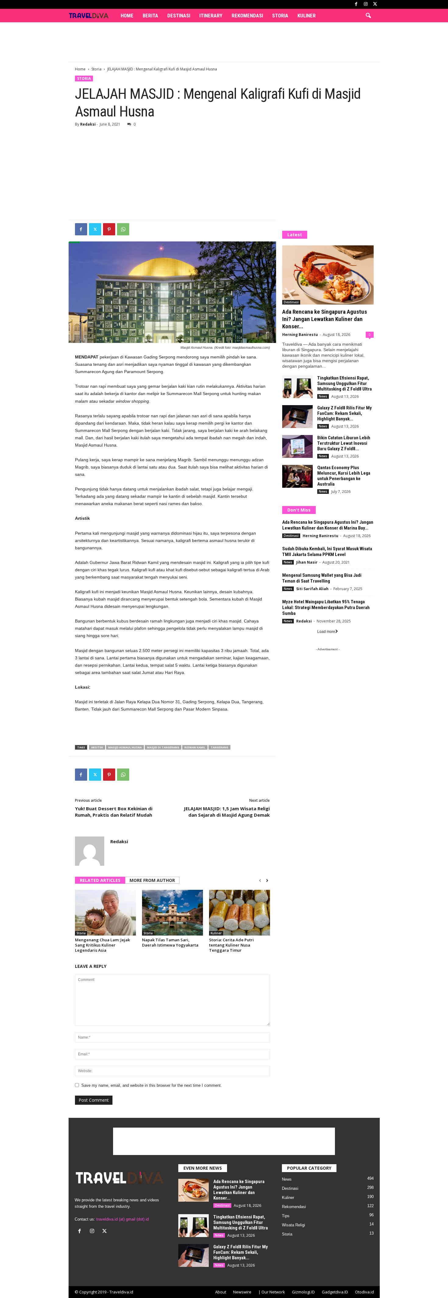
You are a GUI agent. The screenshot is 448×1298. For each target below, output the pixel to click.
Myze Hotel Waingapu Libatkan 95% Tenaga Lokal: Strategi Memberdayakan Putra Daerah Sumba (326, 607)
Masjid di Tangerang (163, 747)
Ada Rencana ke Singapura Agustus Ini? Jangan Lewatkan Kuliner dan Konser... (324, 319)
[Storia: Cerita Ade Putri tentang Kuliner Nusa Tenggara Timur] (239, 913)
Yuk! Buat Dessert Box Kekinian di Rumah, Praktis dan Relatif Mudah (113, 811)
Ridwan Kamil (194, 747)
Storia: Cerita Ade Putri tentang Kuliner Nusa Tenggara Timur (231, 945)
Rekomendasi (247, 15)
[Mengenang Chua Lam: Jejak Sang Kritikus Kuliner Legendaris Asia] (105, 913)
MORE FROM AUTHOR (152, 880)
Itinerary (210, 15)
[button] (368, 16)
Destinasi (178, 15)
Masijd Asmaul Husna (125, 747)
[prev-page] (260, 881)
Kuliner (306, 15)
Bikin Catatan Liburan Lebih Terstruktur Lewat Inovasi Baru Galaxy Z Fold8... (343, 443)
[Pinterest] (109, 229)
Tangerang (219, 747)
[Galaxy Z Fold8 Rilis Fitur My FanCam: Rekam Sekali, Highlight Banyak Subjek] (297, 416)
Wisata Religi (293, 1225)
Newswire (242, 1292)
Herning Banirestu (300, 334)
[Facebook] (356, 4)
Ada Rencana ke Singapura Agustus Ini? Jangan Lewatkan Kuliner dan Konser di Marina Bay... (327, 525)
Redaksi (88, 124)
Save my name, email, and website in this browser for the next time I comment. (151, 1085)
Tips (286, 1216)
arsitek (97, 747)
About (220, 1292)
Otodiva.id (364, 1292)
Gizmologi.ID (303, 1292)
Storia (280, 15)
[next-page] (267, 881)
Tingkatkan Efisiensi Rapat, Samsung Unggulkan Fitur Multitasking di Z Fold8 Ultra (344, 383)
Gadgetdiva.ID (335, 1292)
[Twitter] (95, 229)
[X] (375, 4)
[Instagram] (365, 4)
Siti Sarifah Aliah (312, 588)
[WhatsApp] (123, 229)
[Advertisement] (224, 42)
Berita (150, 15)
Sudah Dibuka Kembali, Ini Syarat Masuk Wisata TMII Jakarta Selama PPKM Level (327, 551)
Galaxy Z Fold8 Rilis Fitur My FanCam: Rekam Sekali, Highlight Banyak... (344, 413)
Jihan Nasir (307, 562)
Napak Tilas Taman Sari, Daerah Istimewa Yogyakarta (170, 942)
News (323, 396)
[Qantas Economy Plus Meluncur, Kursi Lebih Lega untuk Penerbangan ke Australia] (297, 476)
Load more (326, 631)
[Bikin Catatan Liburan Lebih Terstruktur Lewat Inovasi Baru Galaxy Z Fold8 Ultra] (297, 446)
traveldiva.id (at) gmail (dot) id (122, 1219)
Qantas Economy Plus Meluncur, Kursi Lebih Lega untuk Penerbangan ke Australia (343, 476)
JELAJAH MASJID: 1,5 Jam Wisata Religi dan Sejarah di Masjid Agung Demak (227, 811)
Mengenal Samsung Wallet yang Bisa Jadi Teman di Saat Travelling (321, 578)
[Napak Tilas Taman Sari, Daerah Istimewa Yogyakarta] (172, 913)
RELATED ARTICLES (100, 880)
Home (127, 15)
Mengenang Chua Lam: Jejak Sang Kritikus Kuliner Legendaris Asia (102, 945)
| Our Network (271, 1292)
